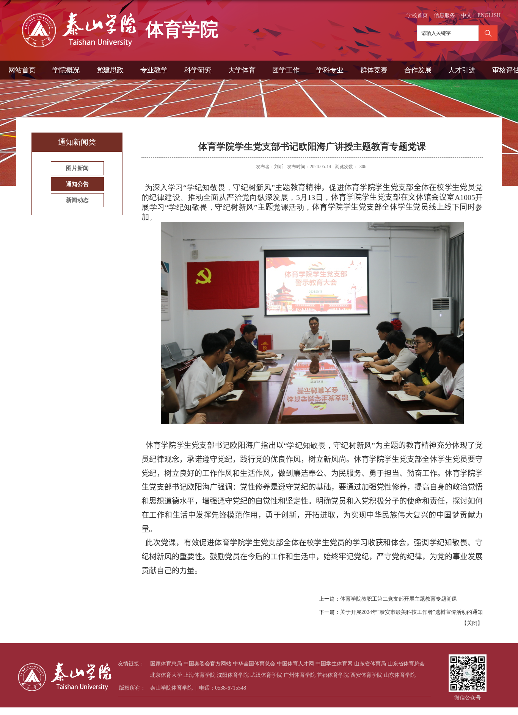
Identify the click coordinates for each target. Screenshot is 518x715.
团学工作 (286, 70)
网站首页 (22, 70)
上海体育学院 (199, 675)
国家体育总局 (166, 664)
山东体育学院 (400, 675)
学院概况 (66, 70)
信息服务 (444, 15)
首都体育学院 (333, 675)
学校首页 (417, 15)
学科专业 (330, 70)
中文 (466, 15)
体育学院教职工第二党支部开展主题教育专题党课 (398, 599)
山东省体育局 (370, 664)
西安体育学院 (366, 675)
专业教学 (154, 70)
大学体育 (242, 70)
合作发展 (418, 70)
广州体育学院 (300, 675)
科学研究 (198, 70)
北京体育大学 (166, 675)
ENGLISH (489, 15)
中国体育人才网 (295, 664)
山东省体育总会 (406, 664)
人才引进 (462, 70)
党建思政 (110, 70)
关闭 (472, 623)
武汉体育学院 (266, 675)
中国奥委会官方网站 (207, 664)
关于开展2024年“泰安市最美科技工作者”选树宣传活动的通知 (411, 612)
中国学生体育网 (334, 664)
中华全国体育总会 (254, 664)
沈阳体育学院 (233, 675)
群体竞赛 (374, 70)
